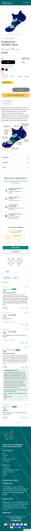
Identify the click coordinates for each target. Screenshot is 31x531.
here (3, 492)
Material (5, 162)
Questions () (15, 277)
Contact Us (6, 468)
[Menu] (29, 2)
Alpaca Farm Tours (8, 472)
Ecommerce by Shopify (15, 518)
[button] (8, 235)
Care (4, 167)
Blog (3, 476)
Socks (4, 457)
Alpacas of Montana (15, 516)
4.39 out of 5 (20, 230)
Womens (5, 455)
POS (22, 516)
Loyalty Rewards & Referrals (10, 470)
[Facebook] (13, 520)
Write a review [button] (15, 247)
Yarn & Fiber (6, 461)
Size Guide (6, 82)
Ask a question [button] (15, 251)
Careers (4, 474)
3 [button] (16, 422)
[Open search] (24, 3)
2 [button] (13, 422)
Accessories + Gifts (8, 459)
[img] (6, 287)
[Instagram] (20, 520)
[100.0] (10, 261)
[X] (11, 520)
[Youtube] (16, 520)
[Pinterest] (18, 520)
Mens (4, 453)
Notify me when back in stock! (15, 95)
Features (5, 157)
